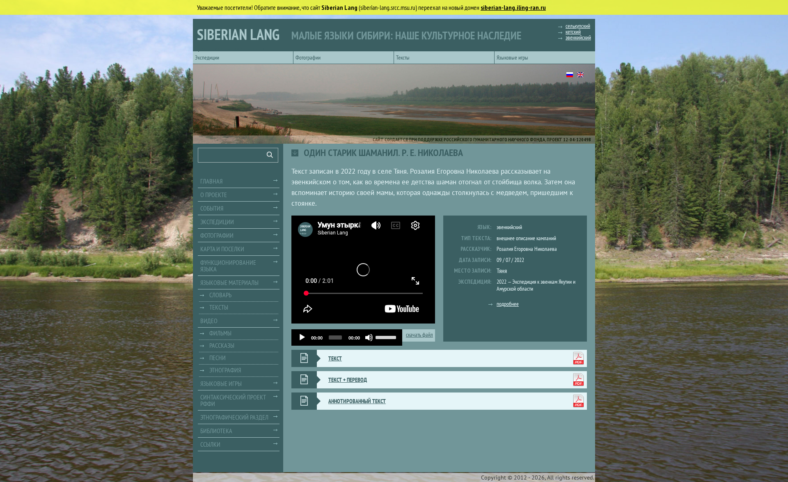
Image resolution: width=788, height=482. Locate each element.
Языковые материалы (229, 282)
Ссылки (210, 444)
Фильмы (220, 333)
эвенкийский (578, 37)
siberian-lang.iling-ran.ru (513, 7)
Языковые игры (512, 57)
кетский (573, 31)
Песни (217, 357)
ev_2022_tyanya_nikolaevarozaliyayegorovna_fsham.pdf (578, 358)
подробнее (508, 304)
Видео (209, 321)
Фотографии (308, 57)
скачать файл (419, 334)
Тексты (403, 57)
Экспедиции (207, 57)
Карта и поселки (222, 249)
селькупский (578, 26)
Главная (211, 181)
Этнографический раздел (234, 417)
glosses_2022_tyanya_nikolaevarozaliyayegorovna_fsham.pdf (578, 401)
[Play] (302, 337)
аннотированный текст (357, 401)
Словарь (220, 295)
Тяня (502, 270)
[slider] (387, 336)
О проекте (213, 195)
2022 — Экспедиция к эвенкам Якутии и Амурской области (536, 285)
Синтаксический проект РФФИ (233, 400)
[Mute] (369, 337)
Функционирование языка (228, 265)
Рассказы (221, 345)
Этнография (225, 370)
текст (335, 358)
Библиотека (216, 431)
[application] (346, 337)
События (211, 208)
